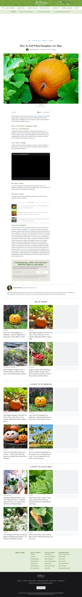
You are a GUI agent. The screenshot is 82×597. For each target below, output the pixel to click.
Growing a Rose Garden (50, 561)
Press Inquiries (34, 563)
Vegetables (44, 40)
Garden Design (21, 8)
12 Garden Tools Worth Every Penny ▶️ (62, 11)
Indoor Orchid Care (49, 558)
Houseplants (55, 8)
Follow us (40, 112)
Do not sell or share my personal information (41, 583)
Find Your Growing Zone (64, 554)
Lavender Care (48, 563)
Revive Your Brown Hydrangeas (43, 11)
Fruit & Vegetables (45, 8)
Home (29, 40)
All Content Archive (35, 568)
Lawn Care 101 (62, 561)
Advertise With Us (35, 561)
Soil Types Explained (63, 563)
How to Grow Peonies (50, 565)
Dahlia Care (47, 568)
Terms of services (27, 275)
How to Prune (62, 558)
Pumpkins (51, 40)
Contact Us (33, 556)
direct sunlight (15, 251)
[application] (31, 166)
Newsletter (47, 112)
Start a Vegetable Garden (64, 568)
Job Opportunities (35, 565)
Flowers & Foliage (32, 8)
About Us (33, 554)
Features (54, 49)
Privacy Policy (53, 580)
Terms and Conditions (42, 580)
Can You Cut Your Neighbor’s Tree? (26, 11)
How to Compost (62, 565)
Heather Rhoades (35, 49)
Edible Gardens (36, 40)
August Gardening (9, 8)
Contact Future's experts (29, 580)
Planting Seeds (62, 556)
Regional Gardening (67, 8)
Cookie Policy (61, 580)
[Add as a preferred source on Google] (41, 587)
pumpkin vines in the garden (36, 116)
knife (27, 231)
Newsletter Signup (35, 558)
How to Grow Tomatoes (50, 556)
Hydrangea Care (48, 554)
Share (15, 112)
